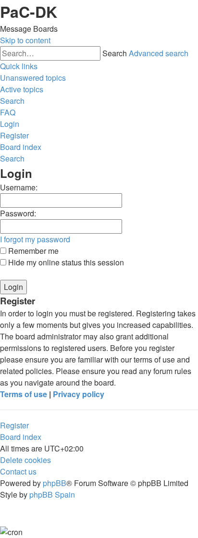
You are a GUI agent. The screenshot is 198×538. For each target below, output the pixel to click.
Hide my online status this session (65, 262)
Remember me (32, 250)
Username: (18, 187)
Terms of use (23, 394)
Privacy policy (78, 394)
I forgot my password (35, 239)
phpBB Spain (52, 494)
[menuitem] (33, 77)
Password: (18, 213)
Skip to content (25, 40)
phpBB (54, 482)
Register (14, 425)
